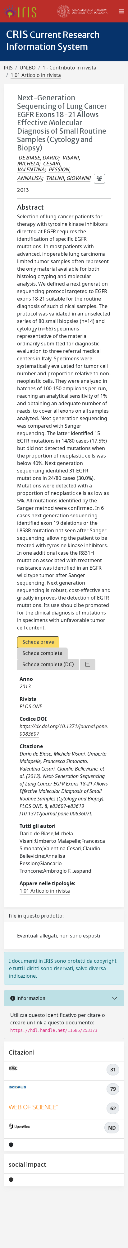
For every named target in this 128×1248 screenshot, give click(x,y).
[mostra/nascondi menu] (121, 11)
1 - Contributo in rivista (69, 67)
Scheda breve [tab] (38, 642)
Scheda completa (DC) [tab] (48, 664)
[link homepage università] (82, 11)
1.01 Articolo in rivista (36, 75)
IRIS (8, 67)
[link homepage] (22, 11)
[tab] (87, 664)
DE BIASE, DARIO (38, 157)
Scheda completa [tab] (42, 653)
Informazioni (31, 998)
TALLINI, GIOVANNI (68, 178)
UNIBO (28, 67)
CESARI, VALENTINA (39, 166)
